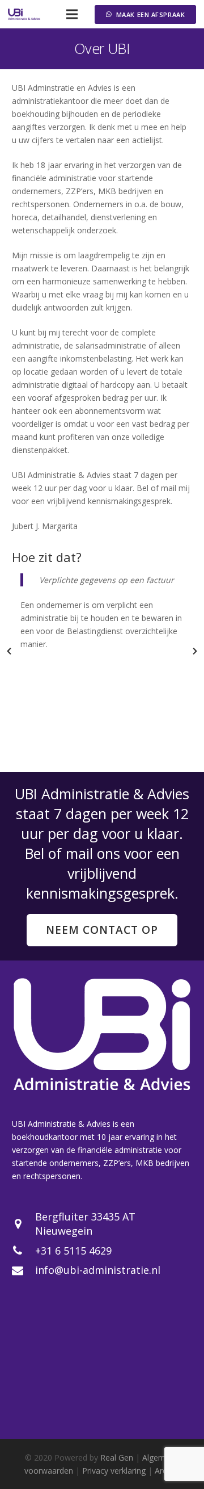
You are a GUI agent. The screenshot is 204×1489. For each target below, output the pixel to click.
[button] (9, 651)
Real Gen (116, 1457)
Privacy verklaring (114, 1470)
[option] (102, 612)
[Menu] (71, 14)
